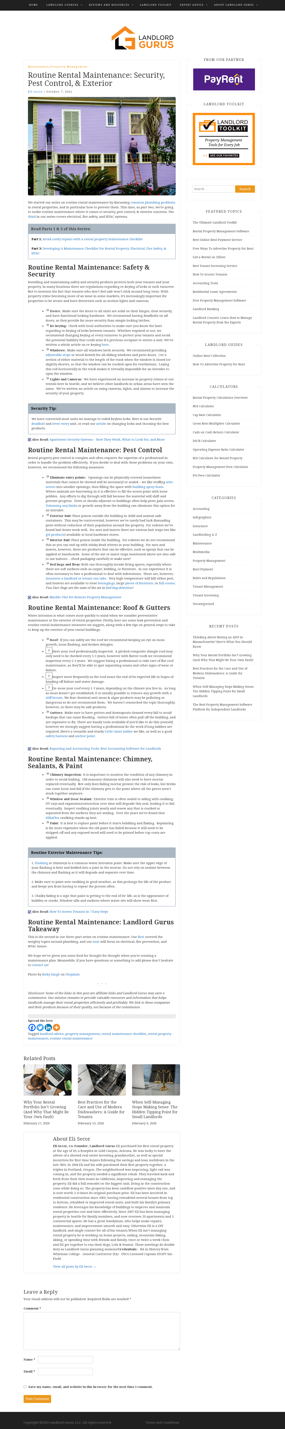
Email (29, 1371)
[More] (56, 1027)
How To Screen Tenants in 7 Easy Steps (79, 912)
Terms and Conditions (162, 1422)
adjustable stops (58, 355)
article (101, 424)
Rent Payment (203, 569)
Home (33, 5)
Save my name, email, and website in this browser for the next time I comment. (90, 1387)
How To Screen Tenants (210, 274)
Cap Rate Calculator (207, 415)
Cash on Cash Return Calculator (216, 432)
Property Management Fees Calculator (220, 467)
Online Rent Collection (209, 355)
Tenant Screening (206, 595)
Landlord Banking (206, 309)
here (105, 345)
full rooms (167, 583)
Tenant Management (208, 586)
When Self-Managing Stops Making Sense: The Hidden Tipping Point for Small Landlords (223, 691)
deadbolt (38, 424)
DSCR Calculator (204, 440)
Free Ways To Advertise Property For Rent (223, 248)
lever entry (60, 424)
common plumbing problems (153, 202)
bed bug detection (119, 588)
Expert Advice (192, 5)
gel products (55, 535)
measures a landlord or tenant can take (76, 578)
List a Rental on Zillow (209, 257)
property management (82, 1034)
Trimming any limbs (61, 506)
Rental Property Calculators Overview (220, 397)
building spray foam (147, 487)
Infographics (202, 517)
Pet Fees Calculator (206, 475)
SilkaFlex (52, 818)
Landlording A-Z (205, 534)
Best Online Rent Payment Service (217, 239)
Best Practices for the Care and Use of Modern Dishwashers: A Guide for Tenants (220, 673)
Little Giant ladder (119, 731)
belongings (106, 583)
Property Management (69, 66)
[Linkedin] (48, 1027)
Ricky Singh (51, 974)
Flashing (41, 863)
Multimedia (201, 552)
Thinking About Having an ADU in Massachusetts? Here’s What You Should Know (222, 642)
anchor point (85, 736)
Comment (32, 1308)
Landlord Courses (62, 5)
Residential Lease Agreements (215, 291)
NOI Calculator (203, 406)
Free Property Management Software (219, 300)
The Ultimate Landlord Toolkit (215, 222)
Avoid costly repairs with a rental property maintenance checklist (93, 239)
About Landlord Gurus (234, 5)
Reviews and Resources (109, 5)
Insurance (200, 526)
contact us (40, 965)
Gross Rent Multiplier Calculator (216, 423)
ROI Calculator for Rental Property (217, 458)
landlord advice (52, 1034)
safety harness (57, 736)
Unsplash (73, 974)
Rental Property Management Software (221, 231)
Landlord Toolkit (156, 5)
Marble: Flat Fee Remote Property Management (85, 597)
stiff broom (54, 698)
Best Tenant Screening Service (215, 266)
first (141, 937)
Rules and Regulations (209, 578)
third (32, 217)
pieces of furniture (139, 583)
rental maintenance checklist (124, 1034)
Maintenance (38, 66)
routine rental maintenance (71, 1038)
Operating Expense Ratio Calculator (218, 449)
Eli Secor (35, 91)
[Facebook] (32, 1027)
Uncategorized (203, 604)
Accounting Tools (205, 283)
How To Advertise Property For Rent (219, 364)
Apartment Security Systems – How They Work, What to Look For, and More (107, 439)
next (96, 942)
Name (29, 1359)
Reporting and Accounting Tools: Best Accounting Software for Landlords (105, 748)
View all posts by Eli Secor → (74, 1266)
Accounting (201, 508)
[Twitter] (40, 1027)
